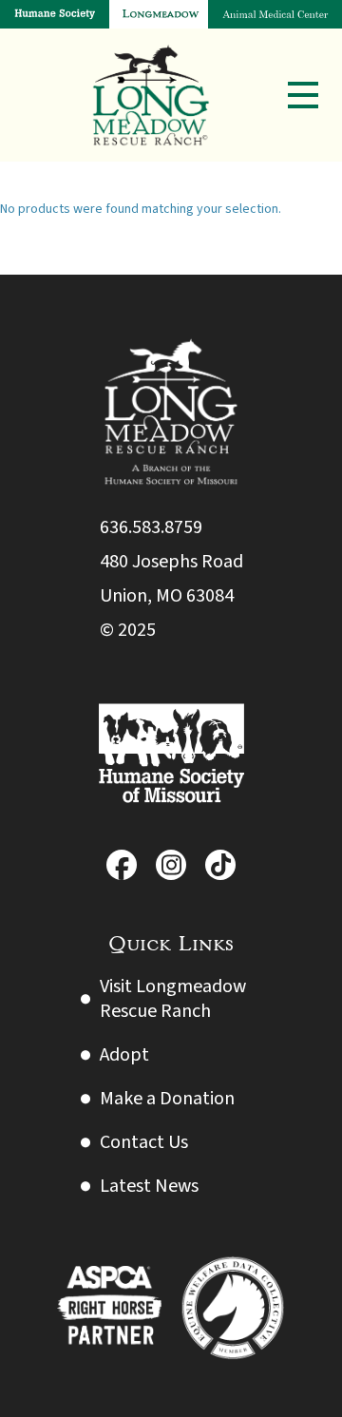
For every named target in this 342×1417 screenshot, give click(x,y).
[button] (303, 95)
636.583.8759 (151, 527)
